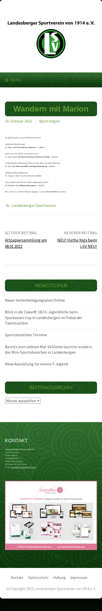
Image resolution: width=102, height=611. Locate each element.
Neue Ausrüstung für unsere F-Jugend (36, 363)
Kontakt (17, 577)
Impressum (78, 577)
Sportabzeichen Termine (26, 334)
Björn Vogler (49, 120)
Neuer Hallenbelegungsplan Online (35, 300)
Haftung (59, 577)
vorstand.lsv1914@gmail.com (23, 467)
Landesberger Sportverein (34, 205)
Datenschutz (38, 577)
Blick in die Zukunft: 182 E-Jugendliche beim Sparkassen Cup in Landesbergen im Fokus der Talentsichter (43, 317)
